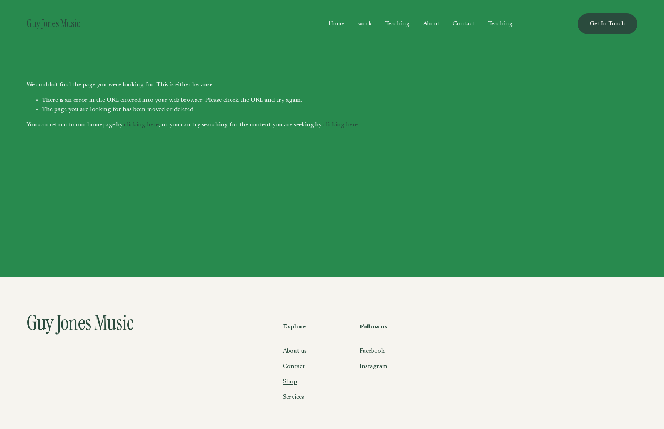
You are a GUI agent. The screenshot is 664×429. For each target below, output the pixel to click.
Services (293, 397)
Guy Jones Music (53, 23)
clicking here (141, 125)
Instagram (373, 366)
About (431, 24)
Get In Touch (607, 24)
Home (336, 24)
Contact (464, 24)
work (365, 24)
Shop (290, 382)
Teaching (397, 24)
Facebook (372, 351)
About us (295, 351)
